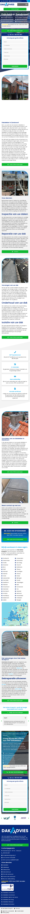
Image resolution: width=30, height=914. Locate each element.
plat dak (4, 684)
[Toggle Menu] (26, 4)
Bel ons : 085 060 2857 (16, 34)
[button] (1, 721)
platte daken (18, 689)
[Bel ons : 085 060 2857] (8, 34)
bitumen (11, 674)
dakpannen (19, 668)
